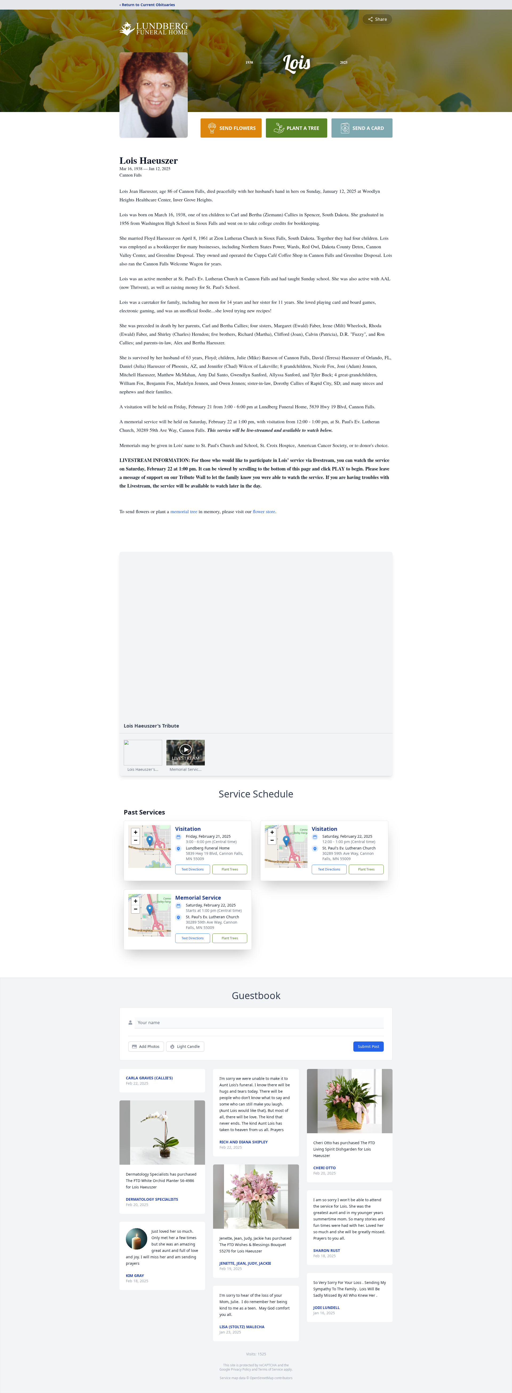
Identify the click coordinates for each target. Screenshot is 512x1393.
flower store (264, 511)
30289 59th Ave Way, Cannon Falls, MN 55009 (348, 856)
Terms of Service (270, 1369)
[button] (149, 841)
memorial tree (183, 511)
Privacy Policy (241, 1369)
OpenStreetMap (262, 1378)
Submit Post (368, 1046)
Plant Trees (230, 869)
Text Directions (193, 869)
